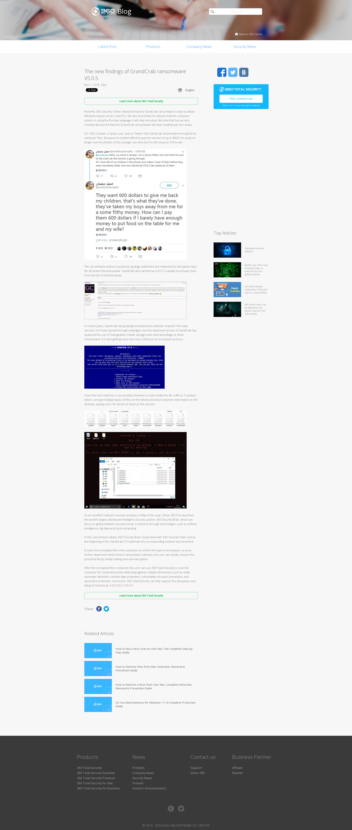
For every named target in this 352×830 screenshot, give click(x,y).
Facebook (221, 72)
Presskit (138, 783)
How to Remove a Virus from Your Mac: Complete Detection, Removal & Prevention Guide (153, 686)
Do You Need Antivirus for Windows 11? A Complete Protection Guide (155, 704)
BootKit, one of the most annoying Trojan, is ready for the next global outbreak (256, 269)
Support (196, 768)
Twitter (232, 72)
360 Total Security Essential (96, 773)
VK (243, 72)
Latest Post (107, 46)
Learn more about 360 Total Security (141, 101)
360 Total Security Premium (96, 778)
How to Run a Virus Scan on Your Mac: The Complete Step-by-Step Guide (154, 650)
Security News (244, 46)
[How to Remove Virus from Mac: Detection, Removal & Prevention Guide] (98, 668)
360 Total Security (89, 768)
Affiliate (237, 768)
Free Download (241, 98)
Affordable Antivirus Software (254, 250)
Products (153, 46)
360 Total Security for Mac (95, 783)
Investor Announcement (149, 788)
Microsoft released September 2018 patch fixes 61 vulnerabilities (256, 289)
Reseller (237, 773)
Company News (199, 46)
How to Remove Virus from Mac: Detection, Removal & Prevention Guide (150, 668)
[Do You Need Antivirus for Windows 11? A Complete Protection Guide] (98, 704)
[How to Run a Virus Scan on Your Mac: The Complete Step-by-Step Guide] (98, 650)
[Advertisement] (241, 171)
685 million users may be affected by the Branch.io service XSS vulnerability (255, 309)
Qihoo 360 (197, 773)
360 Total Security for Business (98, 788)
